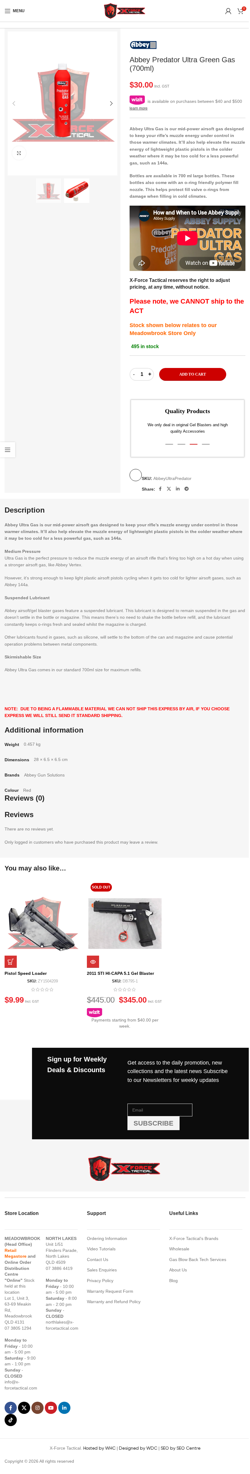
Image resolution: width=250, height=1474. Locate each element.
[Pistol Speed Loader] (42, 923)
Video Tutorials (101, 1248)
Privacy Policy (100, 1280)
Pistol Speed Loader (26, 973)
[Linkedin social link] (177, 489)
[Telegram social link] (187, 489)
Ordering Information (107, 1238)
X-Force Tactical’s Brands (193, 1238)
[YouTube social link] (51, 1408)
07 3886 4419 (59, 1268)
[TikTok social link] (11, 1420)
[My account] (228, 11)
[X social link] (169, 489)
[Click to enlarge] (19, 153)
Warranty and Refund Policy (114, 1301)
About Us (178, 1269)
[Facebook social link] (160, 489)
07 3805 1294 (18, 1328)
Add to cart (192, 374)
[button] (14, 103)
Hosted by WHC (99, 1448)
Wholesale (179, 1248)
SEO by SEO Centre (181, 1448)
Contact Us (97, 1259)
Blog (173, 1280)
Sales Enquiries (102, 1269)
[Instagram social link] (37, 1408)
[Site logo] (125, 10)
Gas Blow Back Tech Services (197, 1259)
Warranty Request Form (110, 1291)
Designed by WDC (138, 1448)
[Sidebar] (7, 449)
